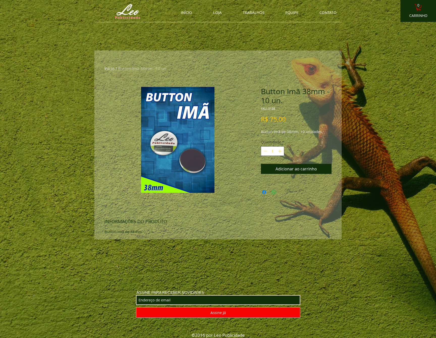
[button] (418, 7)
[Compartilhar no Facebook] (264, 192)
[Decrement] (265, 151)
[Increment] (280, 151)
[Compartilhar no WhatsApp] (274, 192)
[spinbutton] (272, 151)
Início (109, 68)
